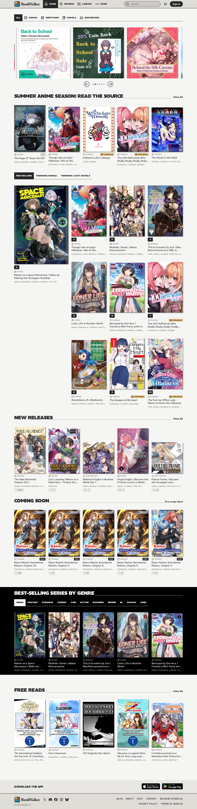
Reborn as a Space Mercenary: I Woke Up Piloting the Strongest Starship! (37, 277)
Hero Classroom (57, 753)
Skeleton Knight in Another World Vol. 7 (98, 481)
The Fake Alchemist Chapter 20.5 (25, 481)
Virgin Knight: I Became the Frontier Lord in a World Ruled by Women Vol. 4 (132, 481)
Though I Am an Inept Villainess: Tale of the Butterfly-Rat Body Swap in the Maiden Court (62, 159)
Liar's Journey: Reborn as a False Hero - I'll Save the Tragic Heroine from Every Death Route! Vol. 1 (63, 481)
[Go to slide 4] (99, 84)
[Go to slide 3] (97, 84)
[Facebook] (56, 799)
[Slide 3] (152, 52)
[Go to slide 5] (101, 84)
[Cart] (165, 4)
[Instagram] (61, 799)
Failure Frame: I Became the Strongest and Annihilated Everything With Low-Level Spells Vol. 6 (167, 481)
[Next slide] (110, 84)
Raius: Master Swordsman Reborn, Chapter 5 (166, 564)
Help (140, 799)
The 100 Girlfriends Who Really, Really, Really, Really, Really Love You (132, 159)
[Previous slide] (86, 84)
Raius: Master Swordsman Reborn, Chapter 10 (28, 564)
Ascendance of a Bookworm (87, 399)
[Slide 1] (44, 52)
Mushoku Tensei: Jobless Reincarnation (123, 249)
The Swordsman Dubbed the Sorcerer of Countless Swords (28, 755)
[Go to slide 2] (95, 84)
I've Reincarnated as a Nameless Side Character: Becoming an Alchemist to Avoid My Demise (166, 755)
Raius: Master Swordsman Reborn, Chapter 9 (63, 564)
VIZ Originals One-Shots (96, 753)
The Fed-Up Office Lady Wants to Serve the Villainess (164, 402)
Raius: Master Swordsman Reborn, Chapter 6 (131, 564)
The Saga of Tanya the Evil (29, 158)
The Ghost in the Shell (164, 157)
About (130, 799)
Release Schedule (171, 799)
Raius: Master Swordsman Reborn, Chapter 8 (97, 564)
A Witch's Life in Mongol (96, 157)
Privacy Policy (148, 804)
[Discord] (50, 799)
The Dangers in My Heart (123, 400)
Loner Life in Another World (87, 323)
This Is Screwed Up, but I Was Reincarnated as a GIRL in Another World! (164, 249)
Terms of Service (172, 804)
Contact (151, 799)
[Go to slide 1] (93, 84)
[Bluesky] (67, 799)
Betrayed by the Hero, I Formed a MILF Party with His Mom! (126, 325)
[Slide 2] (98, 52)
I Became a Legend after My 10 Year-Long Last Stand (131, 755)
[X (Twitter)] (45, 799)
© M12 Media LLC (22, 805)
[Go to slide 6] (104, 84)
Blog (120, 799)
